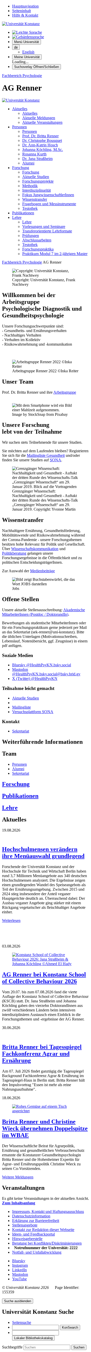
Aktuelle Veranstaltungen (42, 122)
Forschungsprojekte (38, 181)
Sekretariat (20, 731)
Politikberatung (14, 553)
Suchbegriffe (13, 1347)
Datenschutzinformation (31, 1216)
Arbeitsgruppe (64, 392)
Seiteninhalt (21, 11)
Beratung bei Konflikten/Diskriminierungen (47, 1243)
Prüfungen (30, 235)
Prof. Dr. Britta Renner (40, 136)
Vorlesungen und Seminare (43, 226)
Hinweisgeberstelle (27, 1239)
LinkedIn (19, 1270)
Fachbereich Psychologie (22, 75)
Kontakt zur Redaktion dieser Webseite (43, 1229)
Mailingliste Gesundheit (46, 455)
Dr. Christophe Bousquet (42, 140)
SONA (55, 460)
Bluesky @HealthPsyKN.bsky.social (41, 665)
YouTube (19, 1279)
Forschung (20, 168)
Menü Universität (26, 42)
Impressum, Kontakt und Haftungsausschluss (48, 1211)
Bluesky (18, 1261)
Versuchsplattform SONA (32, 712)
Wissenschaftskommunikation (34, 549)
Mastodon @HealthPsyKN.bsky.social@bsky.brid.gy (46, 671)
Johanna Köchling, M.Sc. (42, 149)
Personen (19, 127)
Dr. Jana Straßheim (37, 158)
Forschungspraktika (38, 249)
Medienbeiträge (42, 571)
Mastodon (20, 1274)
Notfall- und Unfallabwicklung (36, 1252)
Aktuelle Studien (35, 177)
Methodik (30, 186)
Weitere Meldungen (17, 1177)
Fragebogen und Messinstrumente (49, 204)
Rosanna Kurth (34, 154)
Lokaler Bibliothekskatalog (33, 1338)
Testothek (30, 208)
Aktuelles (19, 109)
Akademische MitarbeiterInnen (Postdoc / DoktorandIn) (43, 612)
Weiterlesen (11, 920)
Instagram (20, 1265)
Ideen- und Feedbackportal (33, 1234)
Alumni (28, 163)
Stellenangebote (24, 1225)
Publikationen (23, 213)
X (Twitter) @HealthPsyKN (34, 678)
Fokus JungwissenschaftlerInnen (48, 195)
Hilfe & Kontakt (25, 15)
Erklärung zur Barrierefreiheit (35, 1220)
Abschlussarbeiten (36, 240)
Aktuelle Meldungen (38, 118)
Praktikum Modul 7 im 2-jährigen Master (54, 254)
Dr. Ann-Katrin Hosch (40, 145)
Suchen (78, 1347)
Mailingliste (21, 707)
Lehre (16, 217)
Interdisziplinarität (36, 190)
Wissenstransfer (34, 199)
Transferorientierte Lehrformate (47, 231)
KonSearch (70, 1327)
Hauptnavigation (25, 6)
